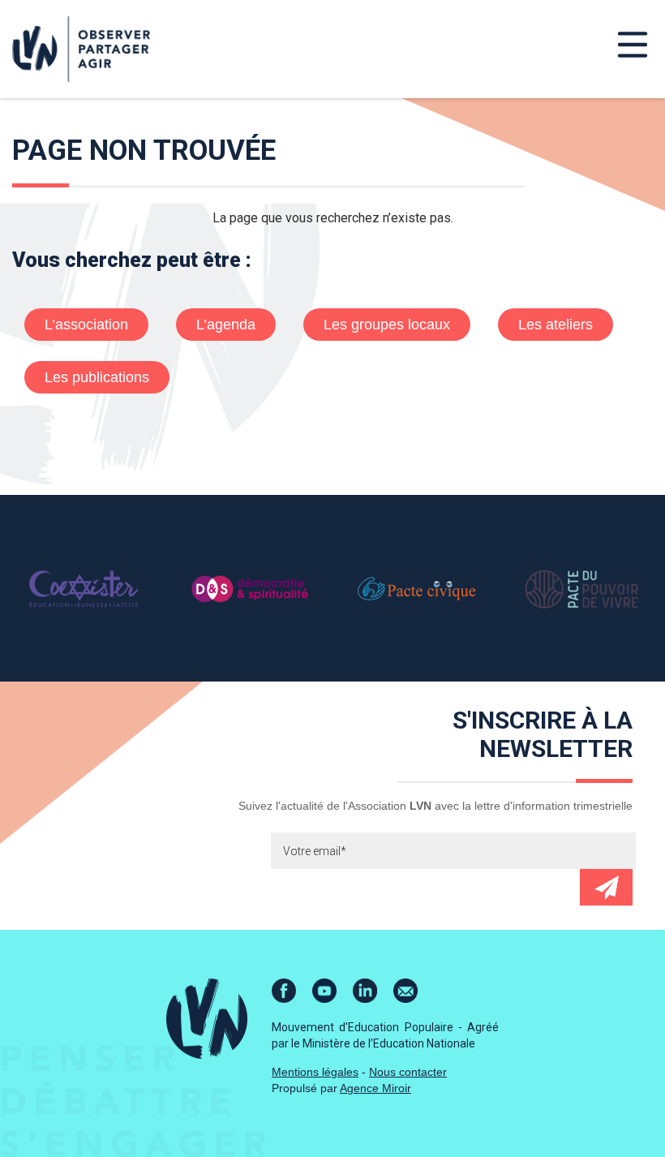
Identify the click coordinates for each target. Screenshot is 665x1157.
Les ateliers (555, 324)
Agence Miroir (375, 1088)
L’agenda (225, 324)
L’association (86, 324)
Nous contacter (408, 1071)
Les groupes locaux (387, 324)
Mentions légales (315, 1071)
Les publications (97, 377)
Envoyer (606, 887)
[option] (83, 588)
